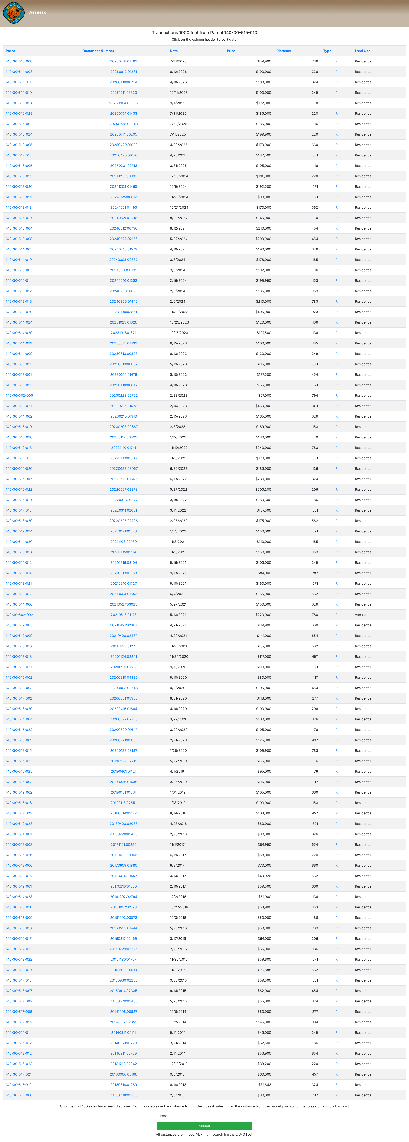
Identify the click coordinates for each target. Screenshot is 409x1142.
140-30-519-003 (19, 625)
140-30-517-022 (19, 813)
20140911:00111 (123, 1032)
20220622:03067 (123, 468)
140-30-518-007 (19, 991)
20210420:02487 (123, 635)
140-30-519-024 (19, 531)
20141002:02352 (123, 1022)
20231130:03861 (123, 312)
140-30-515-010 (19, 500)
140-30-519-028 (19, 573)
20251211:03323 (123, 92)
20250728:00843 (123, 124)
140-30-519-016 (19, 301)
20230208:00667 (123, 427)
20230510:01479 (123, 374)
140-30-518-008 (19, 239)
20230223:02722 (123, 395)
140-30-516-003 (19, 270)
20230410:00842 (124, 385)
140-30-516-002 (19, 124)
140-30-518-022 (19, 959)
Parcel (11, 51)
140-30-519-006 (19, 865)
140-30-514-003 (19, 71)
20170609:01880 (123, 865)
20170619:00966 (123, 855)
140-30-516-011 (18, 907)
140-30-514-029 (19, 333)
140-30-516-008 (19, 61)
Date (174, 51)
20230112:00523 (123, 437)
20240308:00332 (123, 259)
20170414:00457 (123, 876)
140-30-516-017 (19, 938)
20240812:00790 (123, 228)
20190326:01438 (123, 782)
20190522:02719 (123, 761)
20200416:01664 (123, 709)
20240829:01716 (123, 218)
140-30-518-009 (19, 740)
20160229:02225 (124, 949)
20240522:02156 (124, 239)
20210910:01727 (124, 583)
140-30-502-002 (19, 615)
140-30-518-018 (19, 207)
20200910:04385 (124, 677)
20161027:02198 (124, 907)
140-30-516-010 (19, 427)
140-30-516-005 (19, 165)
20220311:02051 (123, 510)
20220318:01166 (123, 500)
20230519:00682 (124, 364)
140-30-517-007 (19, 479)
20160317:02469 (123, 938)
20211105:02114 (123, 552)
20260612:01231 (123, 71)
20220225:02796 (123, 521)
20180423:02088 (124, 823)
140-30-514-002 (19, 416)
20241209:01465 (123, 186)
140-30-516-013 (19, 552)
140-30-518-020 (19, 521)
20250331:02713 (123, 165)
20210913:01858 (123, 573)
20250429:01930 (124, 145)
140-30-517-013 (19, 510)
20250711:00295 (123, 134)
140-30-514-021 (19, 343)
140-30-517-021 (19, 1074)
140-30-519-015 (19, 750)
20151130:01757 (123, 959)
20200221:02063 (124, 740)
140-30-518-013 (19, 656)
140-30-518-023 (19, 385)
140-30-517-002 (19, 698)
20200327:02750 (124, 719)
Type (327, 51)
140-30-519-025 (19, 364)
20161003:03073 (123, 917)
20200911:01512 (124, 667)
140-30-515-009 (19, 917)
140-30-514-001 (19, 834)
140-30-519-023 (19, 823)
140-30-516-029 (19, 113)
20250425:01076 (123, 155)
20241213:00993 (123, 176)
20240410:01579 (123, 249)
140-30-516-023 (19, 1064)
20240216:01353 (123, 280)
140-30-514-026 (19, 468)
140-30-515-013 (19, 103)
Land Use (362, 51)
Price (231, 51)
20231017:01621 (123, 333)
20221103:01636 (123, 458)
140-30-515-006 (19, 1095)
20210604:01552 (123, 594)
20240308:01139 (123, 270)
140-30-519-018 (19, 928)
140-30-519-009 (19, 635)
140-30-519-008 (19, 844)
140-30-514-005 (19, 249)
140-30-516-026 (19, 855)
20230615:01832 (123, 343)
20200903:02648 (123, 688)
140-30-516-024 (19, 134)
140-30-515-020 (19, 437)
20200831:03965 (124, 698)
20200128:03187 (123, 750)
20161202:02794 (123, 897)
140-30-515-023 (19, 761)
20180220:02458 (124, 834)
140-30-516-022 (19, 489)
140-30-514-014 (19, 1032)
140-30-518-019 (19, 970)
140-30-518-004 (19, 228)
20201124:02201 (123, 656)
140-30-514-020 (19, 541)
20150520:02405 (124, 1001)
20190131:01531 (123, 792)
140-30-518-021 (19, 583)
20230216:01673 (123, 406)
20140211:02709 (123, 1053)
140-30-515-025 (19, 771)
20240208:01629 (124, 291)
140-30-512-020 (19, 312)
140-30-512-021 (19, 406)
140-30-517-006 (19, 1011)
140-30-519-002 (19, 792)
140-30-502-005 (19, 395)
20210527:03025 (123, 604)
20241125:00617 (123, 197)
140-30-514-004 (19, 719)
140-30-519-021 (19, 667)
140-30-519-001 (19, 886)
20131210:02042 (123, 1064)
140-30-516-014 (19, 280)
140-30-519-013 (19, 447)
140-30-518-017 (19, 594)
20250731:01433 (123, 113)
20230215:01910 (123, 416)
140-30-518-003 (19, 688)
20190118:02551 (124, 803)
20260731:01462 (123, 61)
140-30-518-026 (19, 186)
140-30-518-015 (19, 876)
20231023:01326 (123, 322)
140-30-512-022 (19, 1022)
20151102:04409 (123, 970)
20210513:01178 (124, 615)
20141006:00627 (123, 1011)
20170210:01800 (123, 886)
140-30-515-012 (19, 1043)
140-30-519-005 (19, 145)
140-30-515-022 (19, 729)
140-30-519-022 (19, 197)
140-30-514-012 (19, 562)
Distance (283, 51)
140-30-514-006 (19, 604)
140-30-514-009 (19, 353)
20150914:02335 (123, 991)
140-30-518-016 (19, 646)
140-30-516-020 (19, 709)
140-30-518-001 (19, 374)
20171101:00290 (124, 844)
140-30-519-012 (19, 1053)
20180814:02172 (123, 813)
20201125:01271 (124, 646)
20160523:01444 (123, 928)
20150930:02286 (124, 980)
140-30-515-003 (19, 782)
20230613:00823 (124, 353)
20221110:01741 (123, 447)
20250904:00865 (123, 103)
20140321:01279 (123, 1043)
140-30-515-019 (19, 218)
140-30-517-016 (19, 155)
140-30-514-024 (19, 322)
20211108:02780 (123, 541)
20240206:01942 (124, 301)
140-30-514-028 (19, 897)
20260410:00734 (123, 82)
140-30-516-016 (19, 803)
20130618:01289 (123, 1085)
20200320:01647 (123, 729)
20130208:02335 (124, 1095)
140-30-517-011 (18, 82)
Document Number (98, 51)
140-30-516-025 (19, 176)
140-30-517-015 (19, 458)
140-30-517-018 (19, 980)
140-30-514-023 (19, 949)
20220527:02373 (124, 489)
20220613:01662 (123, 479)
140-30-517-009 (19, 1001)
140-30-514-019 (19, 259)
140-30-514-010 (19, 92)
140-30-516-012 (19, 291)
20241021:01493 (123, 207)
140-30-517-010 (19, 1085)
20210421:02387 (123, 625)
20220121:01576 (123, 531)
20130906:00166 (123, 1074)
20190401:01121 (123, 771)
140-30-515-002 (19, 677)
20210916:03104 (123, 562)
